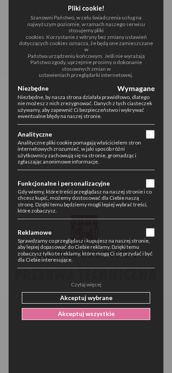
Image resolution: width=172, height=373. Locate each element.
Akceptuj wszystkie (86, 313)
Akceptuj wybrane (86, 297)
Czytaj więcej (86, 285)
